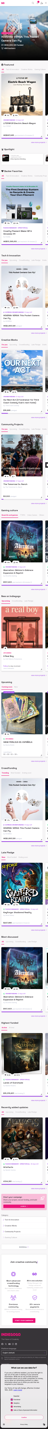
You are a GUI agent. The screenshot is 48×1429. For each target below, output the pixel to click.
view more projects (38, 142)
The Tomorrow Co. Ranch (15, 484)
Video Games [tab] (32, 515)
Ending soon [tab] (26, 773)
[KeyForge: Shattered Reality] (22, 884)
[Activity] (37, 3)
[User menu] (42, 3)
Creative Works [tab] (26, 69)
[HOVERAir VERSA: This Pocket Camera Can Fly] (22, 287)
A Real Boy (8, 656)
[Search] (33, 3)
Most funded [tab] (15, 773)
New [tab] (16, 687)
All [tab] (3, 69)
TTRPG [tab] (22, 515)
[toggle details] (42, 137)
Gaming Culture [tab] (40, 69)
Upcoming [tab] (13, 260)
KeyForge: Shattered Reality (17, 912)
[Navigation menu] (46, 3)
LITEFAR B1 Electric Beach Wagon (19, 123)
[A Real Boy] (22, 627)
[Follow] (5, 648)
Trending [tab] (5, 773)
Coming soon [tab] (7, 687)
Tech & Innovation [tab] (12, 69)
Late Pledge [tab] (35, 260)
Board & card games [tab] (10, 515)
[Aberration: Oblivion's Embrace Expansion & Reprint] (22, 541)
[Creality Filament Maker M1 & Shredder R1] (22, 202)
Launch (23, 1206)
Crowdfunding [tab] (24, 260)
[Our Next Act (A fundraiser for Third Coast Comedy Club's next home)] (22, 371)
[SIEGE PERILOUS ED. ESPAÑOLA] (22, 713)
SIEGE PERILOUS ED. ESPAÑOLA (17, 742)
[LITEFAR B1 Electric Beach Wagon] (22, 94)
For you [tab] (4, 260)
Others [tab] (41, 515)
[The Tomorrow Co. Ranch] (22, 455)
